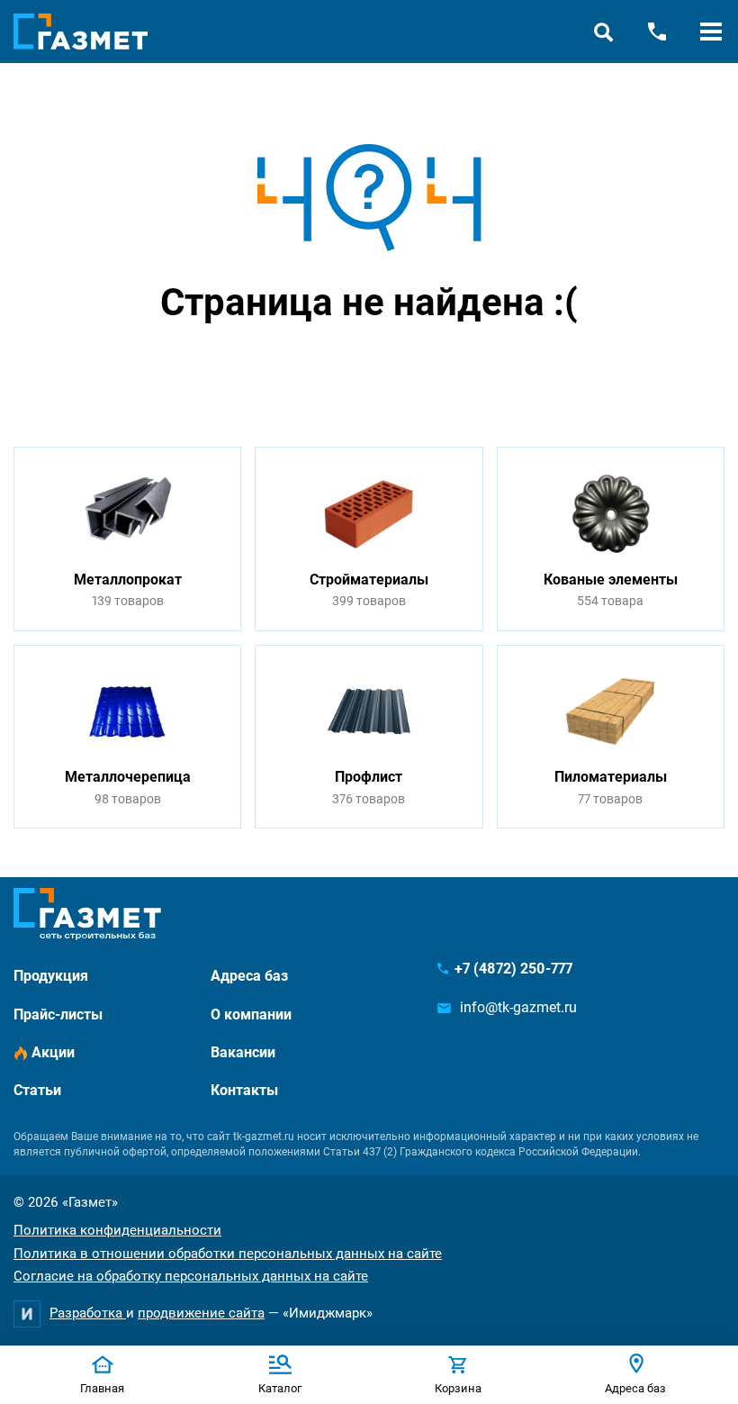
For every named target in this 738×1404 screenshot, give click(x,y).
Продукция (51, 975)
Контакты (244, 1090)
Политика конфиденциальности (117, 1230)
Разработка (88, 1313)
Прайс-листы (58, 1014)
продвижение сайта (201, 1313)
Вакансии (243, 1052)
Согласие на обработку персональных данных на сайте (191, 1276)
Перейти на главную (312, 370)
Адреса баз (249, 975)
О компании (251, 1014)
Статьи (37, 1090)
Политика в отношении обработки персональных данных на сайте (228, 1253)
